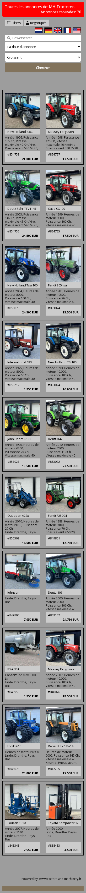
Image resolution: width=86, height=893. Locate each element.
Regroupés (38, 23)
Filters (16, 23)
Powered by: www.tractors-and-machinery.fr (51, 879)
